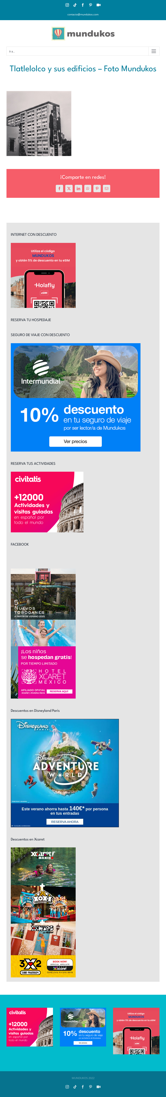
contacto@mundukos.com (83, 14)
